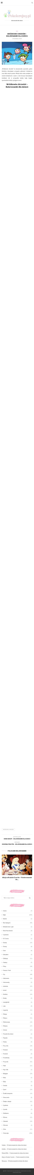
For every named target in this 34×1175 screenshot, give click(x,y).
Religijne (17, 1073)
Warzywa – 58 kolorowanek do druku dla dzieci (15, 1161)
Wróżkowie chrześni (8, 829)
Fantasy (17, 962)
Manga (17, 1014)
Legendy (17, 1010)
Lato (17, 1006)
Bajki (17, 915)
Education (17, 954)
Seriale (17, 1085)
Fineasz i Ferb (17, 970)
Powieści (17, 1054)
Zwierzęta (17, 1133)
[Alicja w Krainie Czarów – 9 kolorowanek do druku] (17, 865)
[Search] (32, 2)
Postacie (17, 1050)
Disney (17, 942)
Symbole (17, 1105)
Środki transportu (17, 1093)
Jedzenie (17, 986)
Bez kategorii (17, 923)
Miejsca (17, 1018)
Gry (17, 974)
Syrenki (17, 1109)
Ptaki (17, 1065)
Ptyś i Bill (17, 1069)
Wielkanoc (17, 1113)
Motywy (17, 1026)
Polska (17, 1042)
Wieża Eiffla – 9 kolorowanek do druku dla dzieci (15, 1153)
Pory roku (17, 1046)
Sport (17, 1089)
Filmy (17, 966)
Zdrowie (17, 1125)
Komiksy (17, 994)
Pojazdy (17, 1038)
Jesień (17, 990)
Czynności (17, 934)
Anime (17, 911)
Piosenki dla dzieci (17, 1034)
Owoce (17, 1030)
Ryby (17, 1077)
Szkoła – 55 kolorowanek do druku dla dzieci (14, 1145)
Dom (17, 950)
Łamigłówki (17, 1002)
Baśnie (17, 919)
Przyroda (17, 1062)
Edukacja (17, 958)
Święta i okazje (17, 1101)
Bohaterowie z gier (17, 927)
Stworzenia (17, 1097)
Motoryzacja (17, 1022)
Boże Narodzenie (17, 930)
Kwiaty (17, 998)
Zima (17, 1129)
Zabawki (17, 1121)
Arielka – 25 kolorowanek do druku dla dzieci (14, 1149)
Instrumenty (17, 982)
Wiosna (17, 1117)
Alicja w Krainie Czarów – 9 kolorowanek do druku (15, 1157)
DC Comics (17, 938)
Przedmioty (17, 1058)
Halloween (17, 978)
